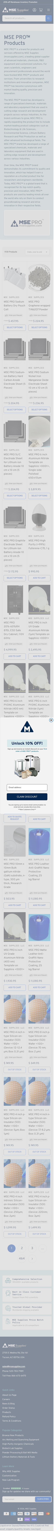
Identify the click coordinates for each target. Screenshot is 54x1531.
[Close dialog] (51, 720)
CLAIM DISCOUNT (27, 796)
